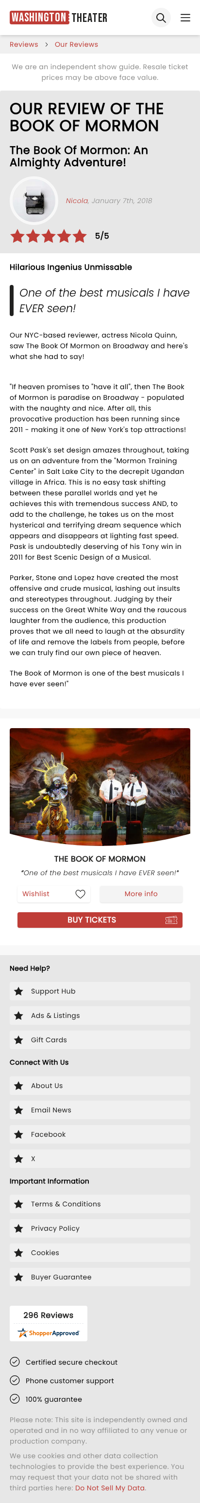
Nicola (77, 201)
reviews (24, 44)
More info (141, 894)
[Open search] (161, 17)
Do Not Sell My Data (110, 1488)
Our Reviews (77, 44)
